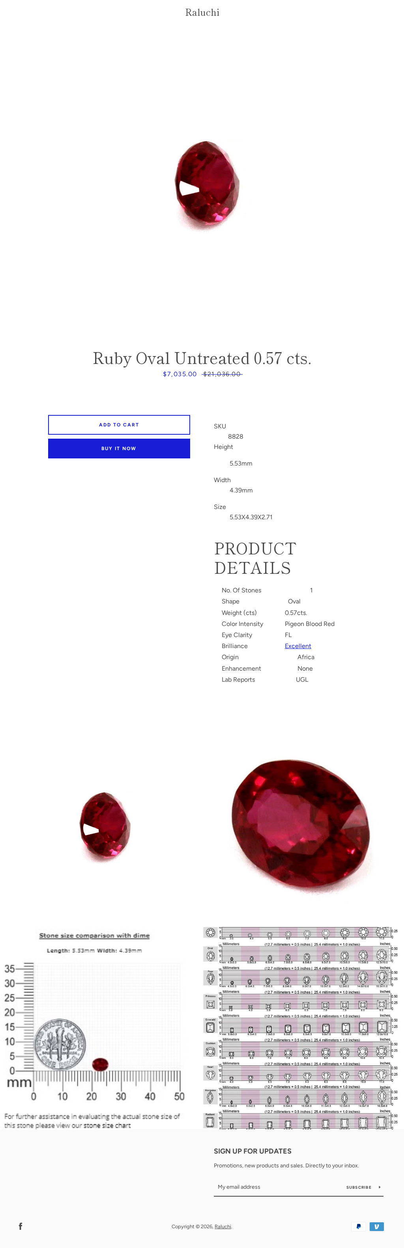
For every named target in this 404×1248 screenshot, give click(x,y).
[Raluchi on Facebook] (20, 1226)
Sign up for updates (253, 1151)
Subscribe (359, 1187)
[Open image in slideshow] (202, 183)
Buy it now (119, 448)
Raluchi (202, 12)
